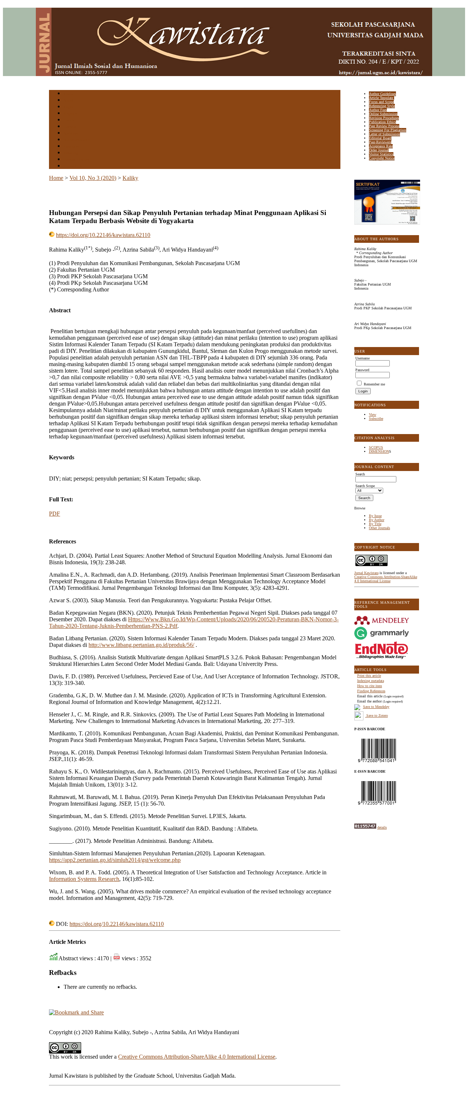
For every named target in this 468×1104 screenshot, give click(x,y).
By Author (376, 520)
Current (70, 127)
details (382, 827)
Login (68, 107)
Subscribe (376, 419)
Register (70, 114)
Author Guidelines (382, 94)
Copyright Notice (382, 158)
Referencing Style (382, 106)
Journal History (76, 160)
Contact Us (73, 166)
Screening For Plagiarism (387, 130)
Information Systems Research (84, 879)
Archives (71, 133)
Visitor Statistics (381, 154)
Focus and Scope (381, 102)
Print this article (369, 676)
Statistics (71, 146)
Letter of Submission (384, 134)
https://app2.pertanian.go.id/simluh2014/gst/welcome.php (115, 860)
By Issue (375, 516)
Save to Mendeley (376, 707)
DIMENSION (379, 451)
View (372, 414)
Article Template (381, 98)
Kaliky (130, 178)
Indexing (71, 153)
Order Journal (379, 150)
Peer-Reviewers (380, 142)
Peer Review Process (384, 126)
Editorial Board (380, 138)
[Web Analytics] (365, 827)
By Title (375, 524)
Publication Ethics (382, 122)
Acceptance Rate (381, 146)
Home (68, 94)
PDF (54, 513)
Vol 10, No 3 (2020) (92, 178)
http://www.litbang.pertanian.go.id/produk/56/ (141, 645)
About (69, 100)
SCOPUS (376, 447)
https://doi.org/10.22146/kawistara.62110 (103, 235)
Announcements (77, 140)
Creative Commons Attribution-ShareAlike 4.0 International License (385, 579)
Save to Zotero (376, 715)
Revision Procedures (384, 118)
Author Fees (378, 110)
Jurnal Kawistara (366, 573)
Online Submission (383, 114)
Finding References (371, 691)
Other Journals (379, 528)
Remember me (374, 384)
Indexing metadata (370, 681)
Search (69, 120)
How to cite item (369, 686)
